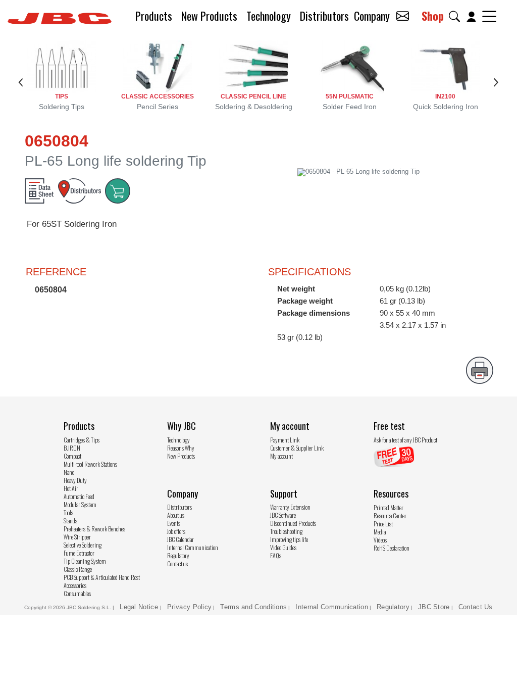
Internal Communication (192, 547)
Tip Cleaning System (85, 561)
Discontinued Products (293, 523)
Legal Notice (140, 607)
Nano (69, 472)
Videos (380, 539)
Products (153, 16)
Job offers (176, 531)
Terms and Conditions (253, 607)
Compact (72, 456)
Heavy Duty (75, 480)
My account (281, 456)
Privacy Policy (189, 607)
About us (175, 515)
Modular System (80, 504)
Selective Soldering (82, 544)
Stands (70, 520)
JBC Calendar (180, 539)
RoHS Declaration (391, 548)
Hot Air (71, 488)
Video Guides (283, 547)
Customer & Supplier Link (297, 447)
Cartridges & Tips (81, 439)
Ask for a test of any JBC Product (405, 439)
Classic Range (78, 569)
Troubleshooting (286, 531)
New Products (209, 16)
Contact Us (475, 607)
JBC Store (434, 607)
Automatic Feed (79, 496)
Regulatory (178, 555)
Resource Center (390, 515)
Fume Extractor (79, 553)
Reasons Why (180, 447)
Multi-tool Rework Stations (90, 464)
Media (380, 531)
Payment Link (284, 439)
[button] (456, 16)
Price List (383, 523)
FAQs (275, 555)
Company (372, 16)
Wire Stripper (77, 536)
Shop (433, 16)
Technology (268, 16)
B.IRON (72, 447)
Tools (68, 512)
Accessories (75, 585)
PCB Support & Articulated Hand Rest (102, 577)
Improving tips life (289, 539)
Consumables (77, 593)
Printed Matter (388, 507)
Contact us (177, 563)
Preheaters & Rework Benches (94, 528)
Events (173, 523)
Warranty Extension (290, 507)
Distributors (324, 16)
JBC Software (283, 515)
